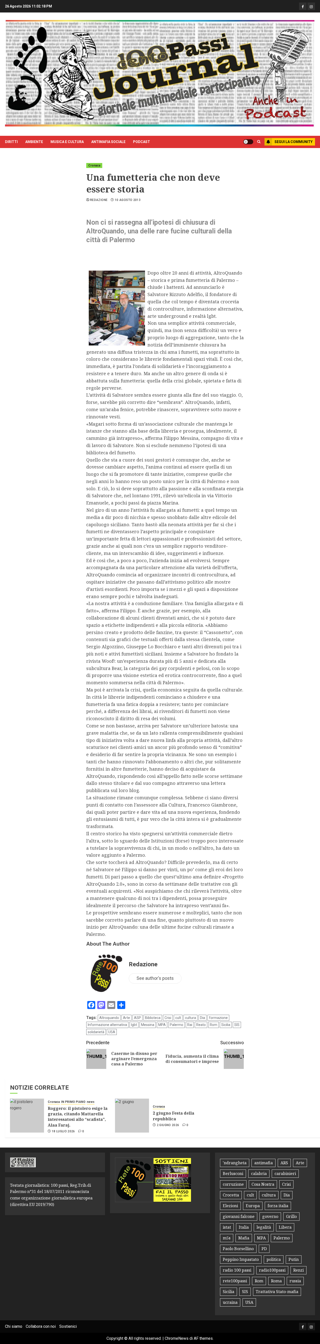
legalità (263, 1227)
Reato (201, 1025)
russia (295, 1281)
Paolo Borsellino (238, 1248)
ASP (137, 1018)
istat (227, 1227)
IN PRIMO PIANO (73, 1102)
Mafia (243, 1238)
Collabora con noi (41, 1326)
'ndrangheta (234, 1163)
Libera (285, 1227)
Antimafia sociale (108, 142)
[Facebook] (302, 6)
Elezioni (230, 1205)
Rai (189, 1025)
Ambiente (34, 142)
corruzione (233, 1184)
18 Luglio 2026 (63, 1131)
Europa (253, 1205)
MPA (162, 1025)
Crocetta (231, 1195)
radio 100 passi (237, 1270)
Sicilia (225, 1025)
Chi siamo (13, 1326)
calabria (259, 1173)
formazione (218, 1018)
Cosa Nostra (263, 1184)
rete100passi (235, 1281)
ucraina (230, 1302)
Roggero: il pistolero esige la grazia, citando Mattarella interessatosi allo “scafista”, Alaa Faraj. (78, 1117)
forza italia (278, 1205)
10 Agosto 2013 (127, 200)
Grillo (291, 1216)
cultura (190, 1018)
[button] (259, 142)
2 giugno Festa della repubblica (173, 1115)
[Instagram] (311, 6)
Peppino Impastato (241, 1259)
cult (178, 1018)
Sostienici (68, 1326)
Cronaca (94, 165)
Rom (213, 1025)
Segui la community (293, 142)
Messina (147, 1025)
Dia (202, 1018)
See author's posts (155, 978)
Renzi (298, 1270)
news (90, 1102)
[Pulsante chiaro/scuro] (248, 141)
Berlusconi (233, 1173)
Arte (126, 1018)
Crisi (167, 1018)
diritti (11, 142)
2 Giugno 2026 (168, 1125)
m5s (226, 1238)
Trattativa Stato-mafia (277, 1291)
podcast (141, 142)
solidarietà (96, 1032)
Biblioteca (152, 1018)
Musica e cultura (67, 142)
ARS (284, 1163)
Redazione (99, 200)
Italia (244, 1227)
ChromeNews (176, 1338)
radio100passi (272, 1270)
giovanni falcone (238, 1216)
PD (264, 1248)
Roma (276, 1281)
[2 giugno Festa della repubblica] (132, 1116)
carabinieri (285, 1173)
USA (111, 1032)
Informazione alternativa (107, 1025)
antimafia (263, 1163)
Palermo (176, 1025)
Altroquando (109, 1018)
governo (270, 1216)
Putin (293, 1259)
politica (273, 1259)
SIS (237, 1025)
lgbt (134, 1025)
